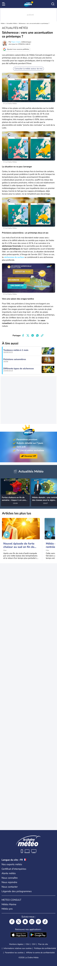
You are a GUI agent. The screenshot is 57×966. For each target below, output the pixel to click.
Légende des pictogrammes (17, 891)
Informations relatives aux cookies (18, 948)
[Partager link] (42, 335)
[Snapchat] (25, 921)
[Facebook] (12, 921)
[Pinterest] (38, 921)
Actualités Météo (11, 23)
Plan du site (43, 944)
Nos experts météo (12, 864)
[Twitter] (18, 921)
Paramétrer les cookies (14, 953)
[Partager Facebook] (23, 335)
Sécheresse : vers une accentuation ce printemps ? (34, 23)
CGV (34, 944)
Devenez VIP (30, 456)
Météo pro (7, 908)
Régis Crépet (15, 42)
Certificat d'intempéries (14, 868)
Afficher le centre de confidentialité (40, 953)
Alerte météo (9, 873)
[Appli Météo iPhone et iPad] (19, 935)
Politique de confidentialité (45, 948)
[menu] (4, 4)
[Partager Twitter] (28, 335)
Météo (3, 23)
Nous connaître (10, 877)
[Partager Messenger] (32, 335)
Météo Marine (9, 904)
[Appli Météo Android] (38, 935)
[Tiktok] (45, 921)
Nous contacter (10, 886)
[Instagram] (31, 921)
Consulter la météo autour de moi (28, 68)
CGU (27, 944)
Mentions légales (16, 944)
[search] (53, 4)
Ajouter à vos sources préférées (18, 49)
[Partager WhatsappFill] (37, 335)
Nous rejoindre (9, 882)
